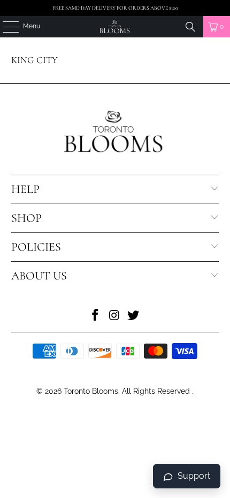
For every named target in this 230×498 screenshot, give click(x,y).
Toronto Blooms (91, 391)
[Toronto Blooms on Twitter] (134, 316)
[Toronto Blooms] (115, 26)
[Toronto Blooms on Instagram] (114, 316)
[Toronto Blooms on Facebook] (95, 316)
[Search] (190, 26)
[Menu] (5, 26)
